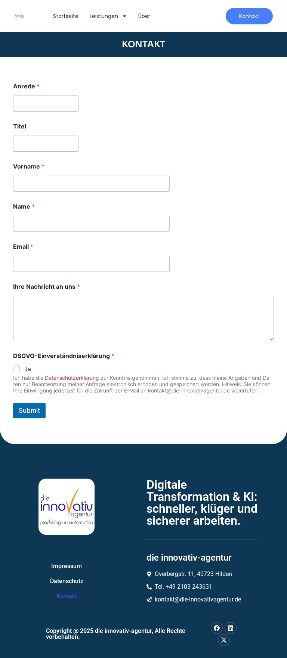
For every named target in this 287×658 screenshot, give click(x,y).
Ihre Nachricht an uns (46, 286)
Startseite (65, 16)
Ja (27, 369)
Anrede (26, 86)
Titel (19, 126)
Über (144, 16)
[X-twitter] (224, 640)
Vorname (28, 166)
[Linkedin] (231, 628)
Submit (29, 410)
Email (23, 246)
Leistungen (104, 16)
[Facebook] (217, 628)
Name (24, 206)
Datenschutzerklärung (72, 378)
